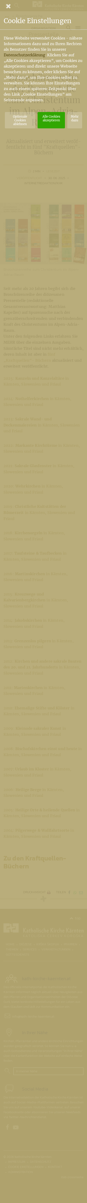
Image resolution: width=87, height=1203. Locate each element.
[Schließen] (43, 6)
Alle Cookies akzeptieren (51, 118)
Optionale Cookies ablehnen (20, 120)
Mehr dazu (75, 118)
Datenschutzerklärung (24, 55)
